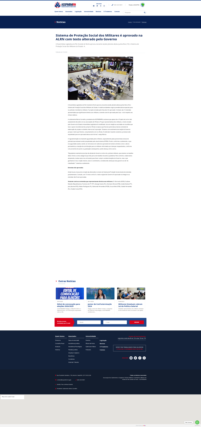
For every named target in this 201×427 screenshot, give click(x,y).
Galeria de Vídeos (91, 346)
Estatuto (57, 346)
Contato (117, 11)
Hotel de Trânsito (73, 362)
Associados (68, 11)
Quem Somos (59, 11)
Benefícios (71, 356)
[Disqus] (100, 215)
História (57, 350)
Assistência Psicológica (75, 346)
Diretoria (58, 340)
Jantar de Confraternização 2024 (100, 305)
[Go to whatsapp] (197, 422)
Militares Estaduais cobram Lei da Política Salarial (130, 305)
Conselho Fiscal (59, 343)
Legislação (78, 11)
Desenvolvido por (139, 425)
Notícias (98, 11)
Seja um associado (73, 340)
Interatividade (88, 11)
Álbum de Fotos (90, 343)
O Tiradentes (108, 11)
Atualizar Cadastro (73, 353)
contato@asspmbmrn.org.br (64, 380)
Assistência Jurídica (74, 343)
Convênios (71, 359)
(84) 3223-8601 (81, 380)
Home (130, 22)
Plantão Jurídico (73, 350)
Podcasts (88, 350)
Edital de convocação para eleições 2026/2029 (68, 305)
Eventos (88, 340)
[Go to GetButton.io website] (197, 425)
